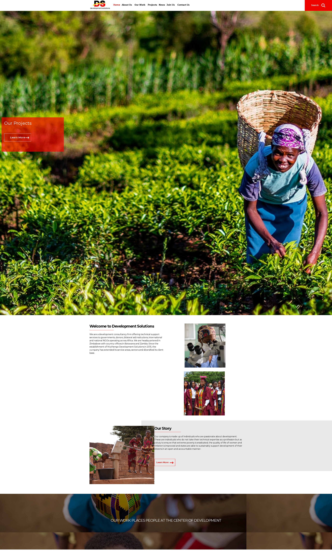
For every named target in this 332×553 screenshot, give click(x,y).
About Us (126, 5)
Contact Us (182, 5)
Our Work (139, 5)
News (161, 5)
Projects (152, 5)
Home (116, 5)
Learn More (17, 144)
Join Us (169, 5)
